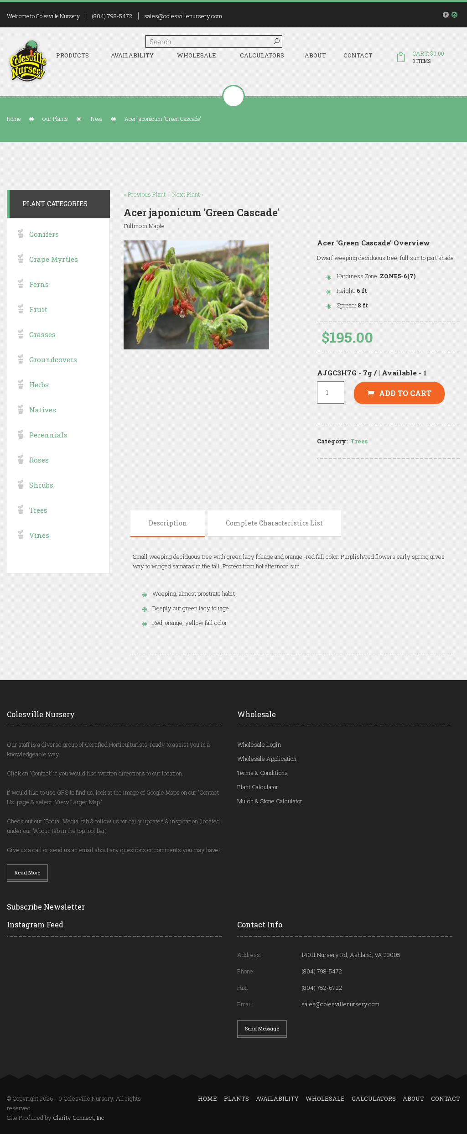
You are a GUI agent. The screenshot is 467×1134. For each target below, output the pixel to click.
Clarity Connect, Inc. (79, 1117)
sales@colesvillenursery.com (183, 16)
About (315, 55)
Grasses (42, 334)
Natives (42, 409)
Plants (236, 1098)
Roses (39, 459)
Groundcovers (53, 359)
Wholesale (196, 55)
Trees (96, 118)
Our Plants (55, 118)
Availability (132, 55)
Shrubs (41, 484)
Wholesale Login (259, 744)
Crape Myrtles (53, 259)
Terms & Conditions (262, 773)
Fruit (38, 309)
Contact (358, 55)
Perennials (48, 434)
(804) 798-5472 (112, 16)
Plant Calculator (257, 787)
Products (72, 55)
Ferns (39, 284)
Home (14, 118)
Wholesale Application (266, 758)
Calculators (262, 55)
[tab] (167, 523)
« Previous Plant (145, 194)
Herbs (39, 384)
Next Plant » (188, 194)
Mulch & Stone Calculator (269, 801)
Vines (39, 535)
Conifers (44, 234)
